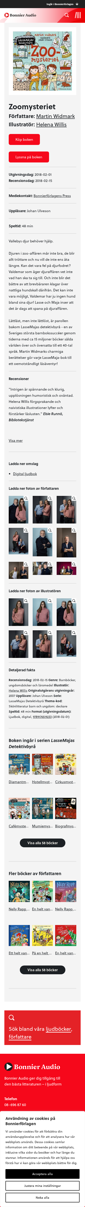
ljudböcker (58, 1029)
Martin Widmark (55, 116)
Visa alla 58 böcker (42, 842)
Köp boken (24, 139)
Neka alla (42, 1197)
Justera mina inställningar (42, 1185)
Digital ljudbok (25, 473)
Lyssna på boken (28, 156)
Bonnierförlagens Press (52, 195)
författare (20, 1036)
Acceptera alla (42, 1174)
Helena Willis (51, 124)
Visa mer (16, 440)
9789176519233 (42, 716)
